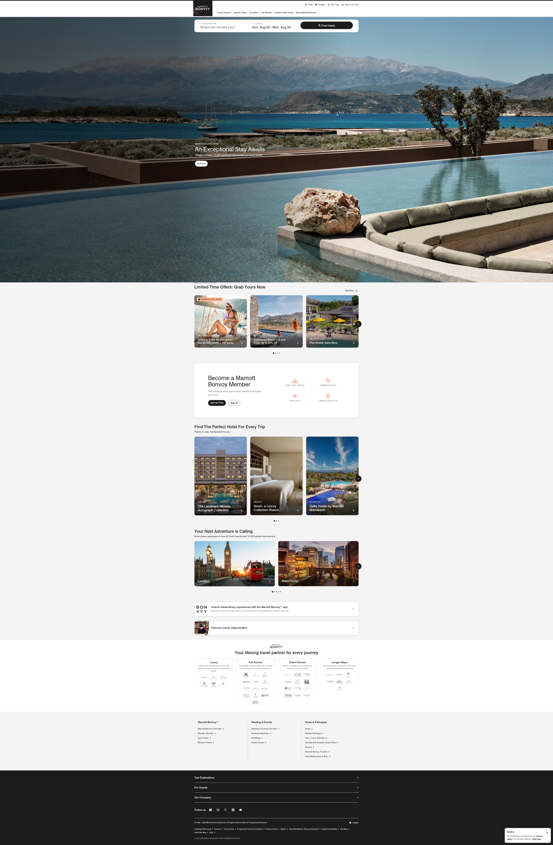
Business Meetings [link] (260, 733)
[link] (276, 609)
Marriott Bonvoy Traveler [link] (316, 751)
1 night (259, 23)
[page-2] (275, 353)
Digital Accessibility (329, 829)
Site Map (343, 829)
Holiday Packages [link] (313, 733)
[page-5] (280, 591)
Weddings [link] (256, 738)
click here (536, 839)
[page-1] (273, 353)
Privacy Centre (271, 829)
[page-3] (277, 353)
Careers (217, 829)
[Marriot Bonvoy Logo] (276, 646)
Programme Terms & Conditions (250, 829)
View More (349, 290)
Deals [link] (307, 729)
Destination (209, 23)
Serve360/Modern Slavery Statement (304, 829)
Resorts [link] (308, 747)
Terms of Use (229, 829)
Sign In (234, 402)
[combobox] (224, 25)
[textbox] (224, 27)
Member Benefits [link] (205, 733)
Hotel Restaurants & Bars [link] (316, 756)
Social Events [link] (257, 742)
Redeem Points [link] (205, 742)
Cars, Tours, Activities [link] (315, 738)
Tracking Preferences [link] (202, 829)
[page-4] (279, 353)
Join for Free (217, 402)
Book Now (202, 163)
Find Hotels (328, 25)
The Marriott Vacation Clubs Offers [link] (321, 742)
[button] (320, 4)
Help (211, 832)
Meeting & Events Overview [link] (264, 729)
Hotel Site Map (200, 832)
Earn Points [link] (203, 738)
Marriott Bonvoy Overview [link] (209, 729)
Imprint (283, 829)
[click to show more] (358, 324)
